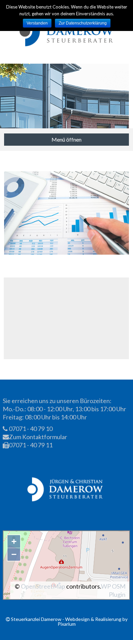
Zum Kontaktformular (37, 437)
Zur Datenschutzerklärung (83, 23)
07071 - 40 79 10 (30, 428)
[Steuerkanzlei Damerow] (66, 31)
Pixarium (67, 624)
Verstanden (37, 23)
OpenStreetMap (43, 586)
